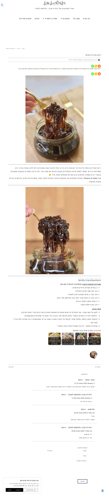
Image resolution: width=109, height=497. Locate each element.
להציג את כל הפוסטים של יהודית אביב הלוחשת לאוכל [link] (58, 352)
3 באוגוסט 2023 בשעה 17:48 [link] (82, 398)
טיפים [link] (37, 19)
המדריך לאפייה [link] (51, 19)
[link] (2, 5)
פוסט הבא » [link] (11, 366)
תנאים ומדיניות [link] (25, 19)
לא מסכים (18, 490)
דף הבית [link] (86, 19)
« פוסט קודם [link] (98, 366)
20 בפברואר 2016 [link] (78, 59)
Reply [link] (80, 380)
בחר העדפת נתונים (31, 490)
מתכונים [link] (66, 19)
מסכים (9, 490)
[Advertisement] (54, 33)
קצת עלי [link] (76, 19)
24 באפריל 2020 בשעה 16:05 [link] (84, 413)
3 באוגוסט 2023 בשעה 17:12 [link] (84, 383)
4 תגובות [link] (71, 59)
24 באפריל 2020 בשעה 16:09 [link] (81, 431)
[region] (22, 486)
